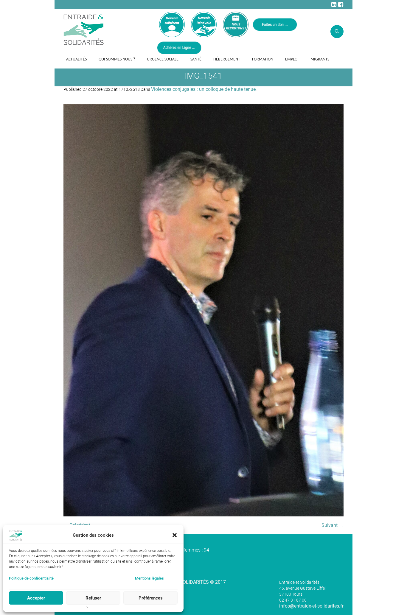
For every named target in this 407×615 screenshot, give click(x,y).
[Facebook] (341, 4)
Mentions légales (149, 578)
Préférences (151, 598)
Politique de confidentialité (31, 578)
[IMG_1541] (203, 310)
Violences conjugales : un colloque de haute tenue (203, 89)
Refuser (93, 598)
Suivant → (332, 525)
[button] (175, 535)
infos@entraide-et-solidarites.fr (311, 606)
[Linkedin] (334, 4)
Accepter (36, 598)
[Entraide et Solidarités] (83, 29)
